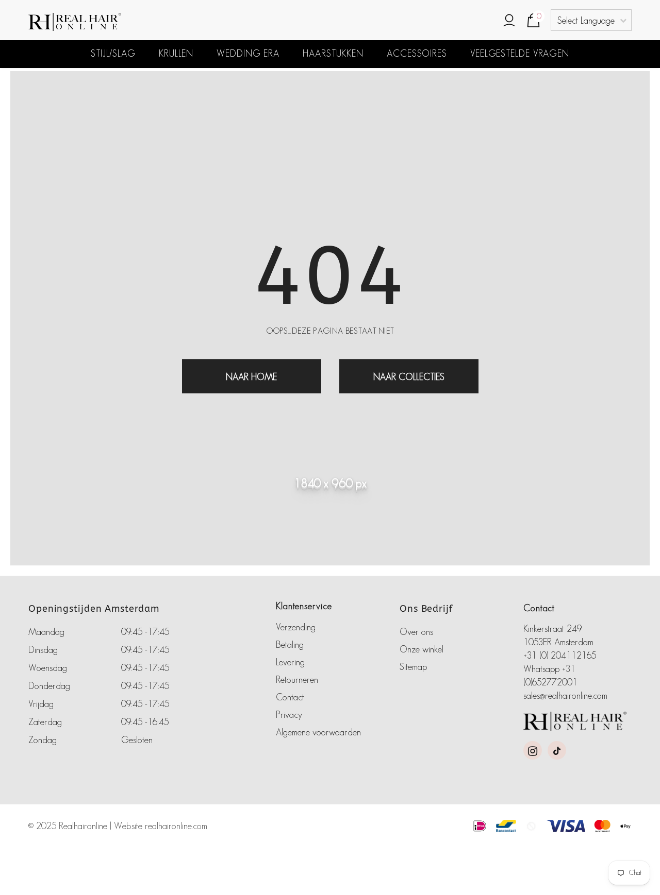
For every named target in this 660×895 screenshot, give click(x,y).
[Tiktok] (557, 750)
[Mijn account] (509, 21)
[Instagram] (532, 750)
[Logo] (121, 22)
